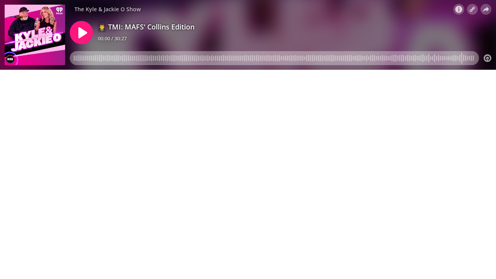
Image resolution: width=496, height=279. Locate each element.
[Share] (485, 9)
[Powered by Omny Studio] (487, 58)
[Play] (81, 32)
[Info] (458, 9)
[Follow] (472, 9)
